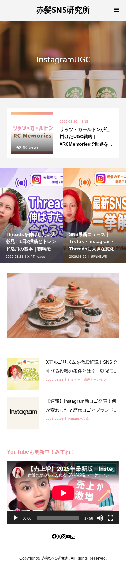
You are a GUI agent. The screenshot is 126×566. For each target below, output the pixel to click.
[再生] (15, 518)
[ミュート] (100, 518)
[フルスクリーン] (110, 518)
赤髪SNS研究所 (63, 9)
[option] (31, 215)
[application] (63, 492)
